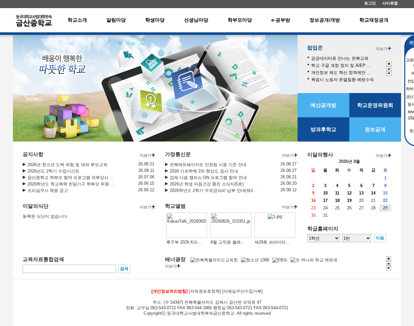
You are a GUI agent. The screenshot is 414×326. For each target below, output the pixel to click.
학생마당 (155, 20)
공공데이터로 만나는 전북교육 (339, 58)
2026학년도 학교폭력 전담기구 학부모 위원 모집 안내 (71, 184)
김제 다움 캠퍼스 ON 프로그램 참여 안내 (208, 177)
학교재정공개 (373, 20)
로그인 (370, 3)
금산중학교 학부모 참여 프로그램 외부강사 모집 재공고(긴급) (71, 177)
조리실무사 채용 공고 (47, 190)
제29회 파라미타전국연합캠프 (283, 242)
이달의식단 (36, 206)
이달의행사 (320, 154)
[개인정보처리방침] (169, 291)
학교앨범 (175, 206)
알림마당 (116, 20)
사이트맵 (390, 3)
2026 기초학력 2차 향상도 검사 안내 (204, 171)
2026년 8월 (349, 161)
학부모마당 (240, 20)
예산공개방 (323, 105)
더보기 (381, 49)
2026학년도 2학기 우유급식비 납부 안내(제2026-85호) (214, 190)
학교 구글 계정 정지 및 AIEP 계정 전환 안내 (342, 65)
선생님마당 (196, 20)
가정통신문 (178, 154)
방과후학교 (323, 129)
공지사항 (33, 154)
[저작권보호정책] (205, 291)
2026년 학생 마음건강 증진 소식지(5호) (207, 184)
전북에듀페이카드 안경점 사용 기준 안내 (208, 164)
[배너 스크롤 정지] (389, 63)
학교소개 (77, 20)
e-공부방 (280, 20)
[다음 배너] (389, 73)
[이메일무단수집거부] (242, 291)
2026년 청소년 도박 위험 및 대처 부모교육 (67, 164)
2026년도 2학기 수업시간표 (53, 171)
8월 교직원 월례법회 (230, 242)
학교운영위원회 (375, 105)
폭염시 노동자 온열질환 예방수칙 (342, 79)
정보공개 (375, 129)
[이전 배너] (389, 68)
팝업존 (315, 47)
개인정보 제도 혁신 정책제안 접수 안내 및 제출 (342, 72)
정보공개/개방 (325, 20)
